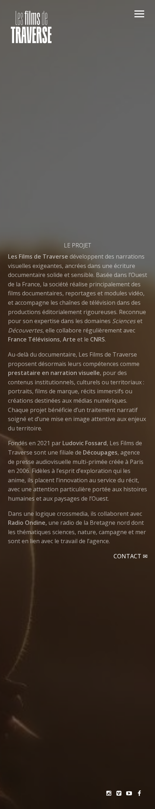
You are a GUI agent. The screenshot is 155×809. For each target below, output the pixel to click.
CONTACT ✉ (130, 556)
